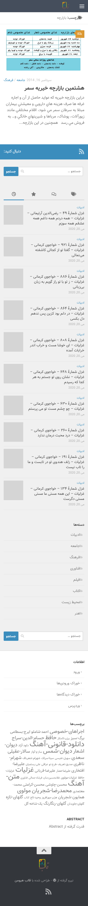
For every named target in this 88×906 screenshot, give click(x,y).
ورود (76, 672)
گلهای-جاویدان (75, 803)
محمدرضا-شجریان (52, 790)
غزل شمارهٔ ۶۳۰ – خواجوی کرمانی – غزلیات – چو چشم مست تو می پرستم (56, 406)
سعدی (77, 758)
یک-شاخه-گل (33, 804)
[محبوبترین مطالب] (34, 195)
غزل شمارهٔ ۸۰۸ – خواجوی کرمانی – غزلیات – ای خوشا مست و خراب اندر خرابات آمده (57, 345)
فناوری (75, 568)
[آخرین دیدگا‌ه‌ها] (54, 195)
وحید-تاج (35, 797)
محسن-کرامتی (33, 785)
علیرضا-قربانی (45, 771)
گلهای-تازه (14, 797)
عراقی (44, 764)
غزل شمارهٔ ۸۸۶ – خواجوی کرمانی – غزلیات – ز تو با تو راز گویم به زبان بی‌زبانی (57, 282)
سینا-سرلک (47, 758)
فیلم (76, 580)
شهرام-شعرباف (31, 758)
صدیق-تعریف (65, 764)
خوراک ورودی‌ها (68, 683)
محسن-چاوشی (56, 785)
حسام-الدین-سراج (28, 738)
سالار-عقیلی (19, 751)
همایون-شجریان (71, 797)
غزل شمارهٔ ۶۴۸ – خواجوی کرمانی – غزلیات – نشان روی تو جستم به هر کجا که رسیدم (57, 377)
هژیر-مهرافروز (49, 797)
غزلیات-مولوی (69, 777)
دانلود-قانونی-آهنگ (57, 744)
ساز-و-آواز (36, 752)
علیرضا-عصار (63, 771)
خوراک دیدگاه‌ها (68, 694)
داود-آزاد (23, 745)
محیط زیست (71, 602)
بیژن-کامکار (63, 739)
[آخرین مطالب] (14, 195)
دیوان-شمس (57, 751)
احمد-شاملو (40, 732)
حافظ (50, 738)
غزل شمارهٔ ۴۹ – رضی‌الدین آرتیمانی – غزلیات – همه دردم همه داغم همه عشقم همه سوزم (55, 218)
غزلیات (24, 770)
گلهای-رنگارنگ (55, 804)
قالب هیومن (23, 880)
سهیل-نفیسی (62, 758)
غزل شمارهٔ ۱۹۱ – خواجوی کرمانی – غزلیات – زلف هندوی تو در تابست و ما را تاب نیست (56, 462)
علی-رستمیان (33, 764)
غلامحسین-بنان (51, 778)
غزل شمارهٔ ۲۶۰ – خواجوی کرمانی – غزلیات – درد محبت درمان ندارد (57, 433)
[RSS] (81, 151)
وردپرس (74, 706)
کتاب (76, 591)
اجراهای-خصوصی (67, 732)
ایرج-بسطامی (20, 732)
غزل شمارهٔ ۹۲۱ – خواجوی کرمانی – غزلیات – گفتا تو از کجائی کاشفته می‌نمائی (57, 250)
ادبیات (80, 207)
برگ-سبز (77, 738)
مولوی (24, 790)
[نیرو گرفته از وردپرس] (54, 880)
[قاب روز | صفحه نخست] (64, 6)
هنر (77, 613)
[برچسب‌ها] (74, 195)
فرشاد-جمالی (35, 778)
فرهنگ (8, 80)
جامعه (21, 80)
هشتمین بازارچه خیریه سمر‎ (54, 88)
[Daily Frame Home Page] (74, 151)
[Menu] (82, 6)
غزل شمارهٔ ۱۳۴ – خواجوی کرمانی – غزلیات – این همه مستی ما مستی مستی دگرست (57, 494)
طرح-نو (53, 764)
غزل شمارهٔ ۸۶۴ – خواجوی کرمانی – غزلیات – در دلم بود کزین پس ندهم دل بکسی (57, 314)
